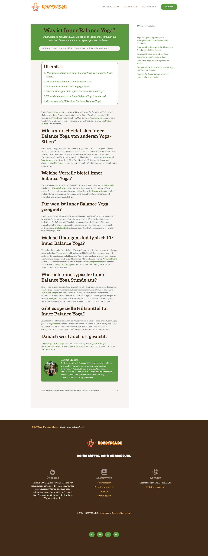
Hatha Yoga (59, 343)
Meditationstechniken (51, 346)
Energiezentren (95, 262)
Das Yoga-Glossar (111, 7)
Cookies (114, 513)
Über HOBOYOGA (149, 7)
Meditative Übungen (64, 265)
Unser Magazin (104, 483)
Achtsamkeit (104, 346)
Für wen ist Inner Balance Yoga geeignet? (68, 86)
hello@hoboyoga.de (155, 487)
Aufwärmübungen (49, 293)
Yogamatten (54, 324)
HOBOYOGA (36, 427)
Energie (52, 298)
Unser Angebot (104, 496)
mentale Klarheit (60, 228)
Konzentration (98, 191)
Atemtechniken (96, 118)
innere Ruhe (50, 349)
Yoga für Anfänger (98, 343)
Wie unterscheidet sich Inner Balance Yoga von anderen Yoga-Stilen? (79, 75)
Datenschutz (125, 513)
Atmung (106, 157)
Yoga (56, 112)
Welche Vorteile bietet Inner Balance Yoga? (69, 81)
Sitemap (104, 491)
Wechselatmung (109, 259)
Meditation (46, 160)
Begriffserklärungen (104, 487)
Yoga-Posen (57, 118)
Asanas (112, 151)
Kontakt (169, 7)
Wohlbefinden (57, 163)
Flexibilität (109, 185)
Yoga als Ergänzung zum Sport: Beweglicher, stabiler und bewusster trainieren (152, 41)
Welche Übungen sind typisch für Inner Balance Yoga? (75, 91)
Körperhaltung (58, 188)
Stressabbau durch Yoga (78, 346)
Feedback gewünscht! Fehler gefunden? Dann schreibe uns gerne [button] (70, 390)
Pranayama (61, 253)
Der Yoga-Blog (130, 7)
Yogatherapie (47, 343)
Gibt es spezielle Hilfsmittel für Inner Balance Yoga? (73, 101)
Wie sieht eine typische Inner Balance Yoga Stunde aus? (76, 96)
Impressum (104, 513)
